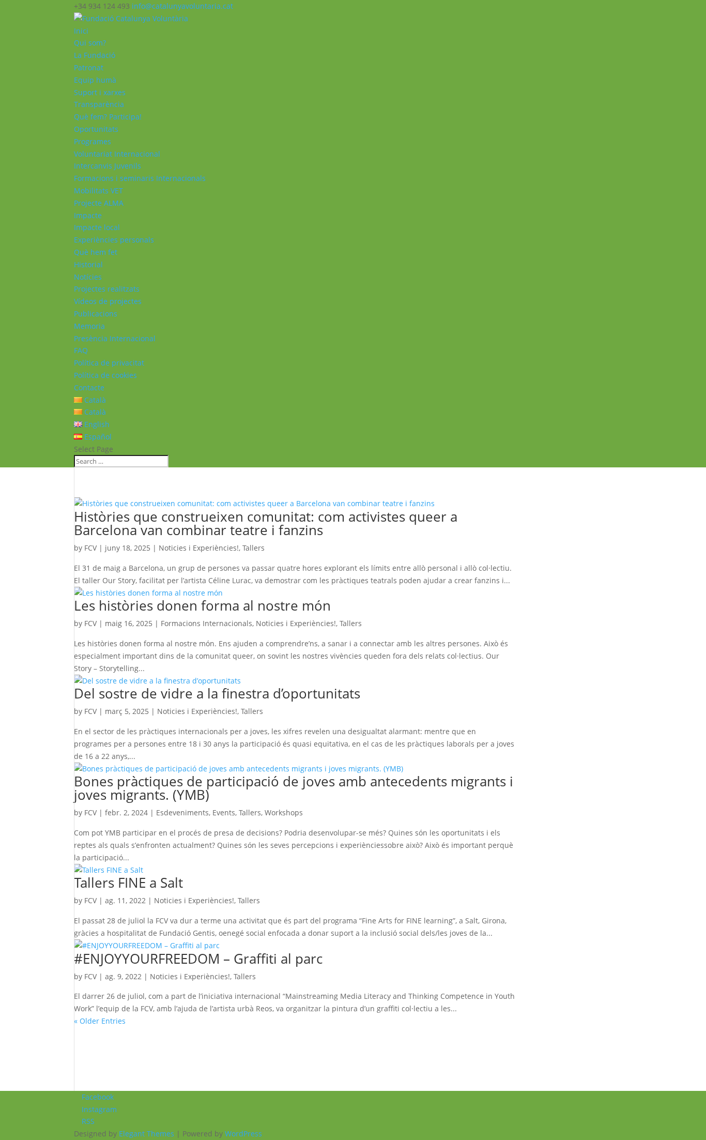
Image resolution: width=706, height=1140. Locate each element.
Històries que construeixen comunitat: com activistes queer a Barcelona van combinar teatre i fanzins (265, 523)
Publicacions (95, 313)
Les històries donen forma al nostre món (202, 605)
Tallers (253, 548)
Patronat (88, 67)
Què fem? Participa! (108, 116)
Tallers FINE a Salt (128, 882)
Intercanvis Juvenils (107, 166)
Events (223, 812)
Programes (92, 141)
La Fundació (94, 55)
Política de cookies (105, 375)
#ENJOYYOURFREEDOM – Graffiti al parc (198, 958)
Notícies (88, 277)
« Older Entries (100, 1021)
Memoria (89, 326)
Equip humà (95, 80)
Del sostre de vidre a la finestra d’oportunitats (217, 693)
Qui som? (90, 43)
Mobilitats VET (98, 190)
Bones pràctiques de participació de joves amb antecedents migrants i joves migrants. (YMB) (293, 788)
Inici (81, 31)
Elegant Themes (146, 1133)
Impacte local (97, 227)
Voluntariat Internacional (117, 154)
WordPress (243, 1133)
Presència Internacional (115, 338)
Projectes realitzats (107, 289)
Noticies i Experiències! (199, 548)
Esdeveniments (182, 812)
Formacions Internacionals (206, 623)
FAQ (81, 350)
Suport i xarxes (100, 92)
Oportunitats (96, 129)
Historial (88, 264)
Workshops (284, 812)
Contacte (89, 387)
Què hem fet (95, 252)
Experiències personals (114, 240)
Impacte (88, 215)
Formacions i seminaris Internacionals (140, 178)
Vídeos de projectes (108, 301)
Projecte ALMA (99, 203)
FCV (90, 548)
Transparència (99, 104)
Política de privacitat (109, 363)
